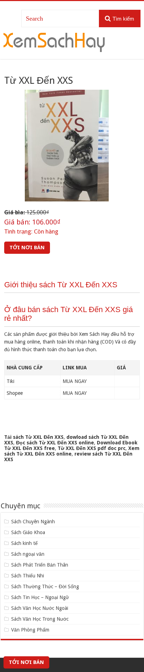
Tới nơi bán (27, 247)
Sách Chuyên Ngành (33, 521)
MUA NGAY (75, 381)
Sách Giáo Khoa (28, 532)
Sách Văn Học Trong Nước (40, 619)
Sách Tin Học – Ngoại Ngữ (40, 597)
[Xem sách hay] (54, 41)
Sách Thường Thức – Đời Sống (45, 586)
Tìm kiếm (123, 19)
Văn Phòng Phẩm (30, 630)
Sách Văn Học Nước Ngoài (39, 608)
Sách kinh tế (24, 543)
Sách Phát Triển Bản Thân (39, 565)
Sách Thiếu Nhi (27, 575)
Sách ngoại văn (27, 554)
